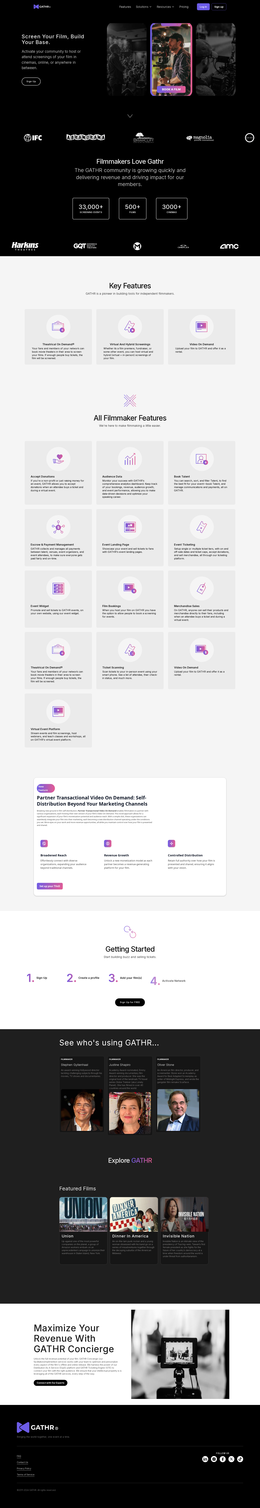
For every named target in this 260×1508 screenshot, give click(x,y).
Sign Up (31, 81)
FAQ (19, 1456)
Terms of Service (25, 1474)
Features (125, 7)
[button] (143, 6)
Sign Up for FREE (130, 1002)
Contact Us (22, 1462)
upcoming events (135, 1453)
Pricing (184, 7)
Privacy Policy (24, 1468)
